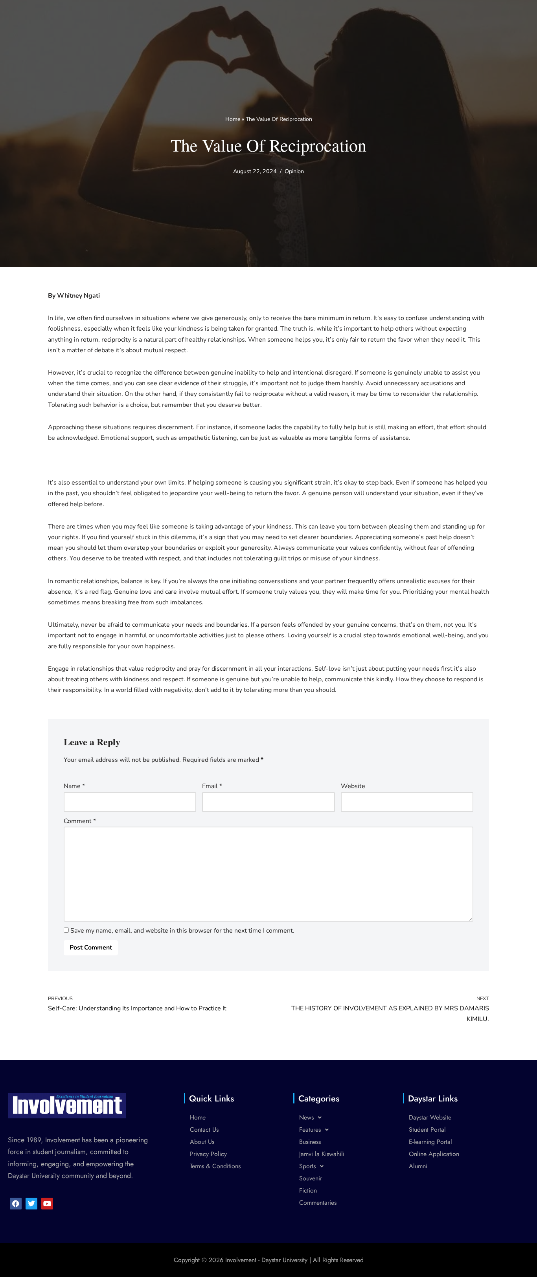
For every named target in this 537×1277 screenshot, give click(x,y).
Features (310, 1129)
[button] (334, 1117)
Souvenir (310, 1178)
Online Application (434, 1153)
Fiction (308, 1190)
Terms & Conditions (215, 1166)
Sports (307, 1166)
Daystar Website (430, 1117)
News (306, 1117)
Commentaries (318, 1202)
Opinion (294, 171)
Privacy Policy (208, 1153)
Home (232, 119)
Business (310, 1141)
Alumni (418, 1166)
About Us (202, 1141)
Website (353, 786)
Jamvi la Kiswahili (321, 1153)
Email (212, 786)
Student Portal (427, 1129)
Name (74, 786)
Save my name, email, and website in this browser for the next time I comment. (182, 930)
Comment (80, 821)
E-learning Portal (430, 1141)
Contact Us (204, 1129)
